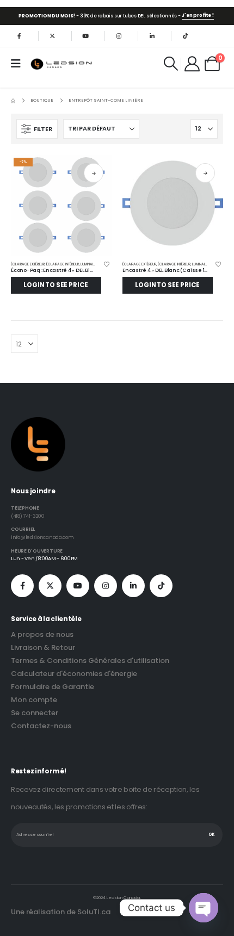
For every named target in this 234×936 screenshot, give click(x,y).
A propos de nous (42, 634)
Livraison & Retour (43, 647)
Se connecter (34, 713)
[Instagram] (118, 36)
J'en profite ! (197, 15)
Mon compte (34, 700)
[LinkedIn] (152, 36)
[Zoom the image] (38, 423)
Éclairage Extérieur (28, 264)
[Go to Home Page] (13, 100)
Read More (93, 173)
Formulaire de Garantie (52, 686)
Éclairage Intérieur (62, 264)
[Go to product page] (172, 205)
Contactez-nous (41, 726)
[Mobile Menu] (19, 63)
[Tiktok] (185, 36)
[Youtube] (85, 36)
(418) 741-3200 (28, 515)
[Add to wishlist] (107, 265)
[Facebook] (19, 36)
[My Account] (192, 63)
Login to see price (55, 285)
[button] (170, 64)
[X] (52, 36)
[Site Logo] (62, 64)
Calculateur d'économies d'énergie (74, 673)
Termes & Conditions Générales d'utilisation (90, 660)
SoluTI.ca (93, 912)
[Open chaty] (203, 907)
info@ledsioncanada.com (42, 537)
